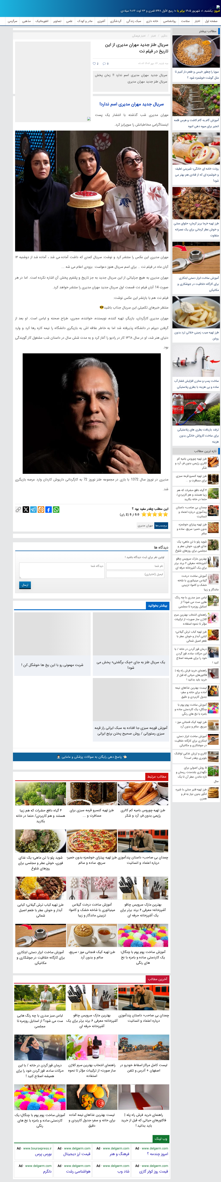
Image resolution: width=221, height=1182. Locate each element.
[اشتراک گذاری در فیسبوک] (48, 509)
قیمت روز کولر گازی (153, 1171)
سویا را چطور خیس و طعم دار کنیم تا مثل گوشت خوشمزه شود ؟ (197, 74)
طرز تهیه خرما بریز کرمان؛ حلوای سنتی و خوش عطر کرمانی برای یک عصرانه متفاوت (196, 229)
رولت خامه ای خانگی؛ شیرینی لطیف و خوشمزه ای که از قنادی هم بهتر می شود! (197, 174)
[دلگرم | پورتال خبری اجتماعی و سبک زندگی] (215, 7)
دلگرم (47, 1171)
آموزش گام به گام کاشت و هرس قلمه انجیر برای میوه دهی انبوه (196, 123)
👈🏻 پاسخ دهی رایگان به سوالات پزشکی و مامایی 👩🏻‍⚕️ (92, 756)
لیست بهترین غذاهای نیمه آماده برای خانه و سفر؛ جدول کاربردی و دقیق (92, 1120)
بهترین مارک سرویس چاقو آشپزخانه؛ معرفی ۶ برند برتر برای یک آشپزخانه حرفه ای (92, 1021)
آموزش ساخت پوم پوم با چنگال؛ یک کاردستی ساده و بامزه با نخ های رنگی (40, 1120)
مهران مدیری (145, 525)
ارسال (25, 585)
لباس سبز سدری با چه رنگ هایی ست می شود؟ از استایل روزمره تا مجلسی (40, 1021)
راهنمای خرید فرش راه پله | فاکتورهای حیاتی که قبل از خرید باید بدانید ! (143, 1120)
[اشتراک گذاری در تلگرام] (33, 509)
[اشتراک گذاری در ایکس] (26, 509)
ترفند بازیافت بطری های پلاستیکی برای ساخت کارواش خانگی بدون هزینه (198, 435)
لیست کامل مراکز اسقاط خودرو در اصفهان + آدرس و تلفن (143, 1067)
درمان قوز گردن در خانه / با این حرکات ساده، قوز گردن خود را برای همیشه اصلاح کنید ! (40, 1071)
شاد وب (123, 1171)
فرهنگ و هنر (119, 1154)
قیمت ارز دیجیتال (76, 1154)
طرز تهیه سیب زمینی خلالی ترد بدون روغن (196, 335)
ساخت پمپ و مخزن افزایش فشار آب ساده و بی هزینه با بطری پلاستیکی (196, 384)
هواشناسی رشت (78, 1171)
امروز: (216, 11)
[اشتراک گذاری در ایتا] (41, 509)
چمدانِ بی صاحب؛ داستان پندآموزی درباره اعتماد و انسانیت (143, 1018)
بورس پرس (43, 1154)
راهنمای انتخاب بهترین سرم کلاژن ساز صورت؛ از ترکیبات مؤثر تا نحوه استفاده (92, 1070)
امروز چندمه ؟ (157, 1154)
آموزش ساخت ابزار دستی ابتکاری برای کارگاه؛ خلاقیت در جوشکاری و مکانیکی (198, 284)
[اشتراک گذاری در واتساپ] (56, 509)
